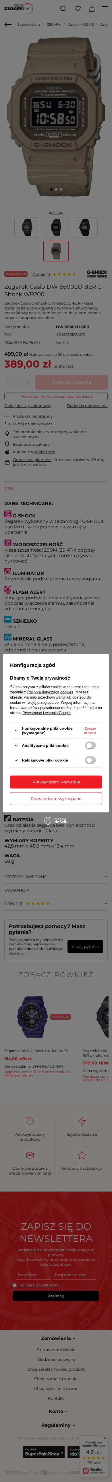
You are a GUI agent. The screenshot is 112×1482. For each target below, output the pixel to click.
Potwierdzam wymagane (56, 798)
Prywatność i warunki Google (46, 713)
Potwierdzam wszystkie (56, 782)
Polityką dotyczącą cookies (50, 692)
